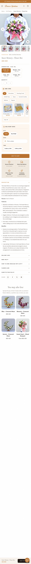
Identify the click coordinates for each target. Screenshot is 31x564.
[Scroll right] (26, 110)
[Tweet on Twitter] (17, 277)
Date (4, 137)
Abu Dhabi (13, 133)
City (4, 130)
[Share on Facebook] (12, 277)
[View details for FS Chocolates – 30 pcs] (5, 105)
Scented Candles (23, 97)
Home (3, 11)
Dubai (6, 133)
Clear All (6, 119)
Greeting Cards (20, 93)
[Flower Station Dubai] (11, 6)
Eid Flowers (9, 11)
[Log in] (24, 6)
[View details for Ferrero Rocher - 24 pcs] (27, 105)
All (4, 93)
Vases (14, 97)
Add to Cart (23, 561)
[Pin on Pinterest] (21, 277)
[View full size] (28, 42)
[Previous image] (3, 29)
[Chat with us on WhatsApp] (27, 560)
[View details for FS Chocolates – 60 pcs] (16, 105)
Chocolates (11, 93)
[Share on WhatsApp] (8, 277)
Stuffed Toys (7, 97)
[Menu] (3, 6)
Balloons (6, 100)
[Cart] (28, 6)
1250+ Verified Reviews (15, 54)
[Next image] (28, 29)
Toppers (13, 100)
